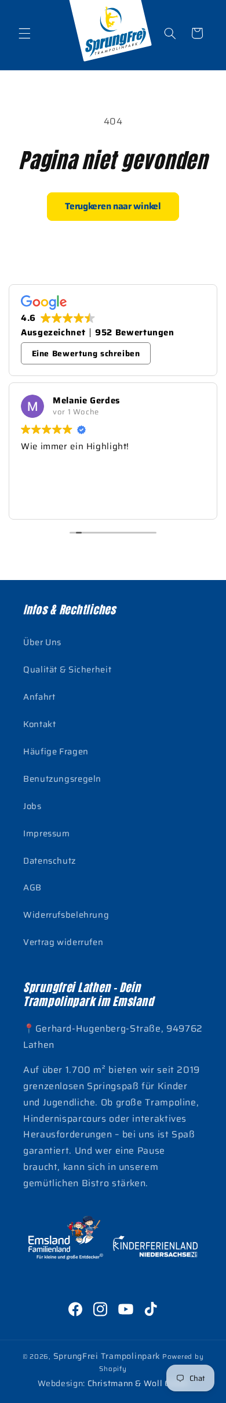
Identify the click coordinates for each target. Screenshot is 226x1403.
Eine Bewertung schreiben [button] (86, 353)
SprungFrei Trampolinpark (107, 1356)
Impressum (46, 833)
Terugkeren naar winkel (113, 206)
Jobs (32, 806)
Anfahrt (39, 696)
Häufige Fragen (56, 751)
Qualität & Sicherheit (67, 669)
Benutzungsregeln (62, 778)
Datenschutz (49, 860)
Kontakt (39, 724)
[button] (24, 33)
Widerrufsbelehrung (66, 914)
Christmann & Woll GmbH (138, 1383)
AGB (32, 887)
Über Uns (42, 642)
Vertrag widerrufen (63, 942)
